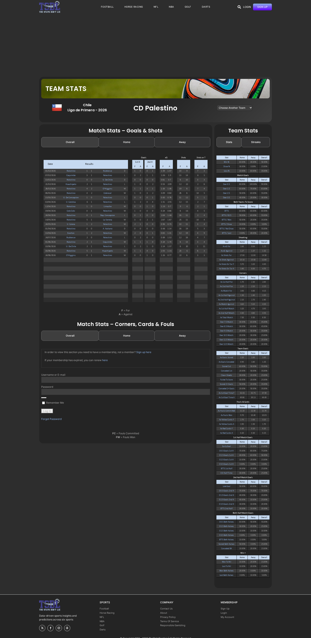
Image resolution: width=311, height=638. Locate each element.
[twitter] (42, 628)
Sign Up (225, 608)
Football (104, 608)
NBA (102, 621)
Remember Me (54, 402)
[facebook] (50, 628)
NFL (102, 617)
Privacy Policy (168, 617)
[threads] (67, 628)
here (105, 360)
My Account (227, 617)
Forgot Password (51, 419)
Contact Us (166, 608)
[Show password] (43, 397)
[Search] (239, 7)
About (163, 612)
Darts (103, 629)
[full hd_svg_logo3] (49, 2)
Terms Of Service (169, 621)
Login (224, 612)
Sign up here (143, 352)
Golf (102, 625)
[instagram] (59, 628)
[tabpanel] (125, 231)
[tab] (70, 142)
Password (47, 386)
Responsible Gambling (172, 625)
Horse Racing (107, 612)
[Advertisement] (155, 45)
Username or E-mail (53, 374)
